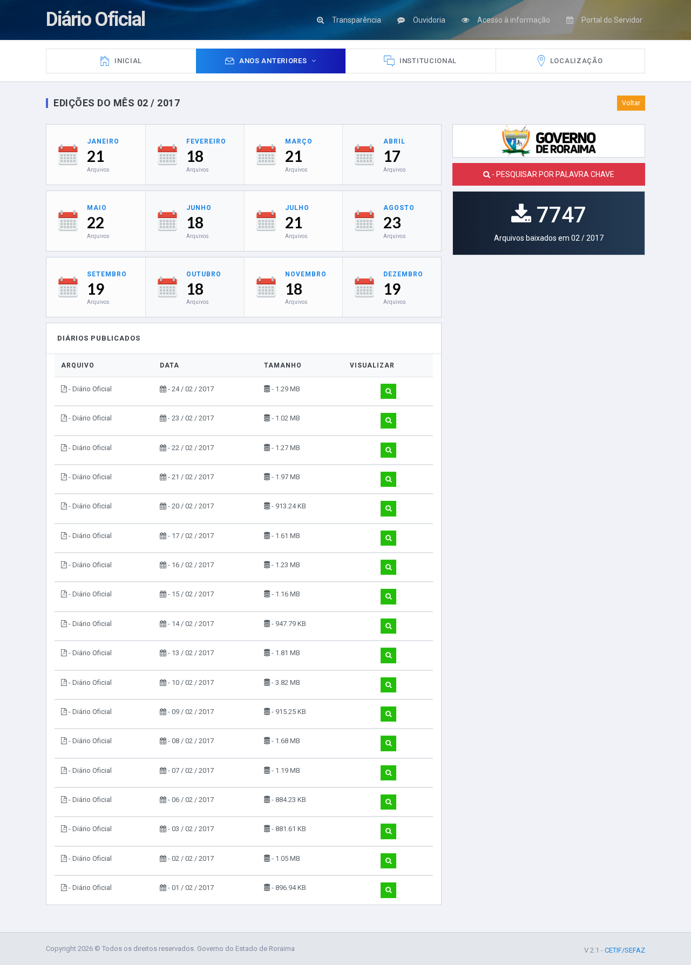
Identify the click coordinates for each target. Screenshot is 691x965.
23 (392, 222)
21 (95, 156)
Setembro (107, 274)
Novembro (306, 274)
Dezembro (403, 274)
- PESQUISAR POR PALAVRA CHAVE (552, 174)
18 (195, 156)
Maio (97, 208)
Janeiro (103, 141)
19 (95, 289)
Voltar (631, 103)
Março (299, 141)
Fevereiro (206, 141)
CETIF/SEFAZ (625, 950)
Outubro (203, 274)
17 (392, 156)
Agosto (399, 208)
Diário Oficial (95, 19)
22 (95, 222)
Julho (297, 208)
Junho (199, 208)
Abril (394, 141)
